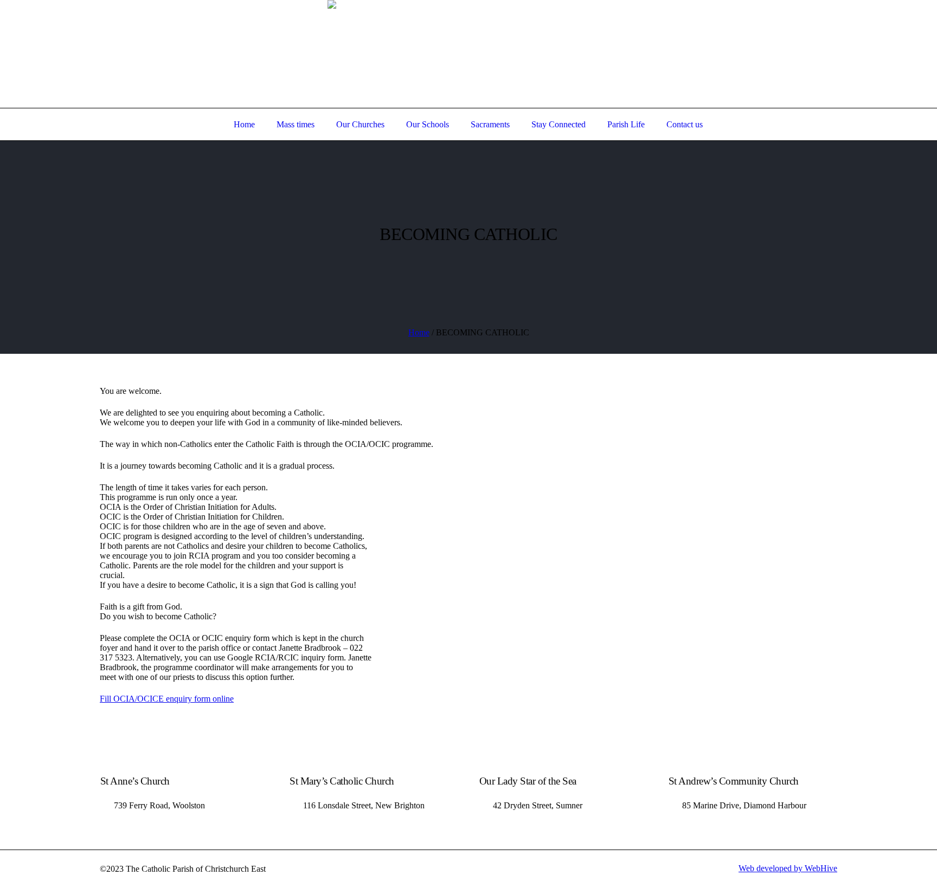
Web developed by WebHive (788, 868)
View (889, 18)
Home (418, 332)
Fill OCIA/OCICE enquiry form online (167, 698)
